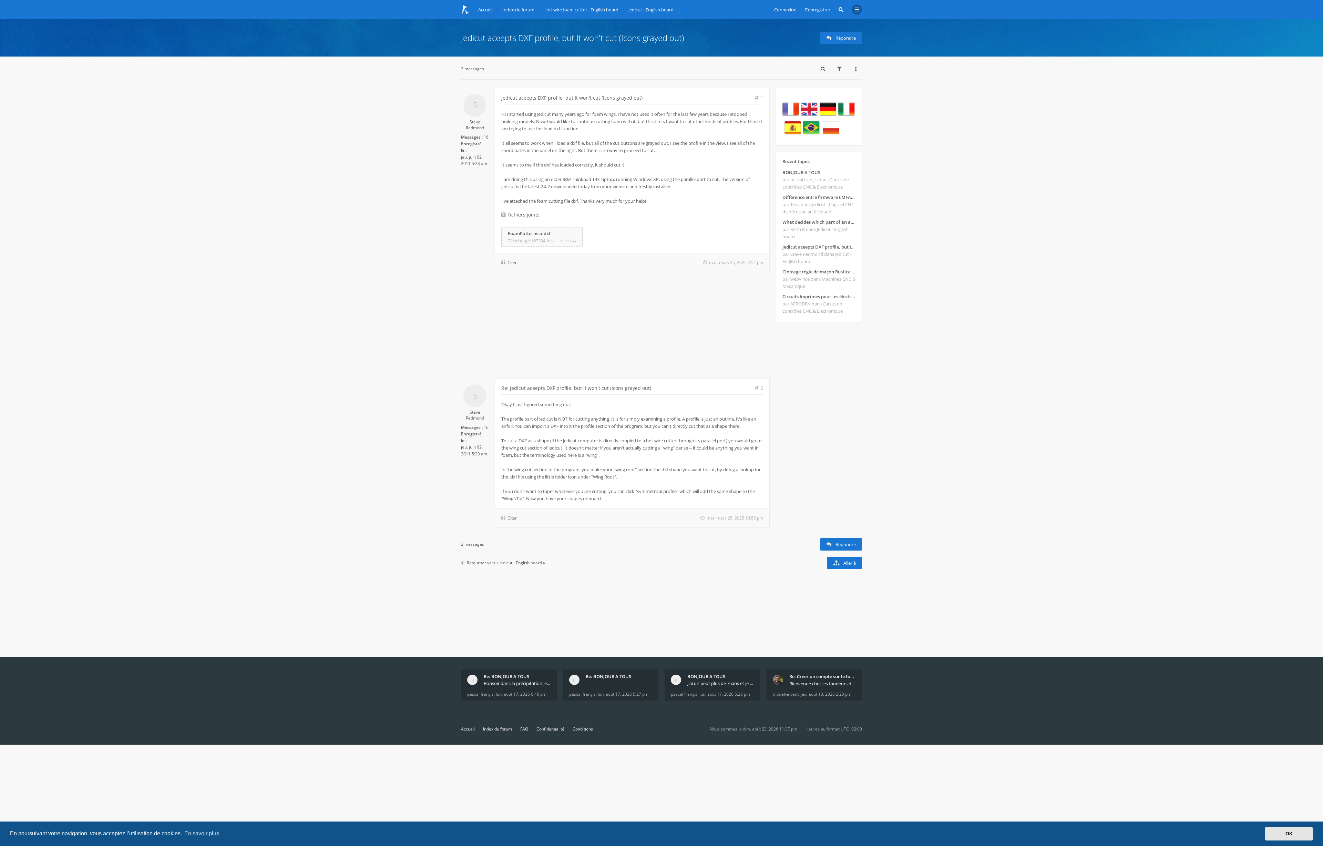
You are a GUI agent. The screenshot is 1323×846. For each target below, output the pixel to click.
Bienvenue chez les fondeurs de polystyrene (822, 684)
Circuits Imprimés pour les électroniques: (818, 296)
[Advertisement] (615, 326)
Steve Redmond (475, 125)
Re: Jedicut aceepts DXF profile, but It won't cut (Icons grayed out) (576, 388)
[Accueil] (465, 9)
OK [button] (1289, 833)
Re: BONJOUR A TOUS (506, 676)
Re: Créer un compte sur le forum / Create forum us (822, 676)
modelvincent (786, 694)
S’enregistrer (817, 10)
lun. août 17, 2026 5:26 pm (724, 694)
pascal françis (480, 694)
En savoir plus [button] (201, 833)
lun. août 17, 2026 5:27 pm (623, 694)
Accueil (468, 729)
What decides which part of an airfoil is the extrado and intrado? (818, 222)
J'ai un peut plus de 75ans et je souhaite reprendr (720, 683)
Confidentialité (550, 729)
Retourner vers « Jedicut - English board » (506, 563)
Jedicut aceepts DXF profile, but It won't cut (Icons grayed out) (572, 37)
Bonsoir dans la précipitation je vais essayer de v (517, 683)
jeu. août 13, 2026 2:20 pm (826, 694)
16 (486, 137)
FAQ (524, 729)
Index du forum (497, 729)
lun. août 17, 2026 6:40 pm (521, 694)
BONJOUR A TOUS (801, 172)
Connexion (785, 10)
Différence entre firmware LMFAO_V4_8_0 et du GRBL (818, 197)
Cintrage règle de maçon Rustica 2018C (818, 272)
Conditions (583, 729)
